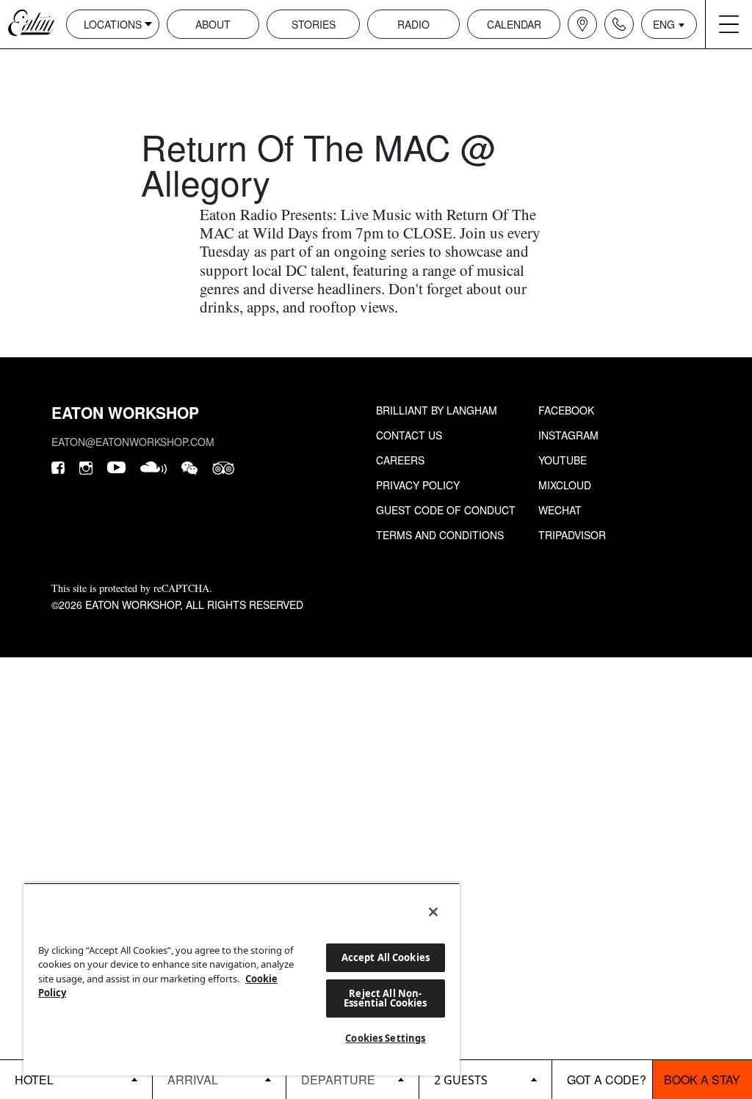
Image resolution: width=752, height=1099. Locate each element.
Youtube (562, 460)
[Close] (433, 912)
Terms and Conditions (440, 534)
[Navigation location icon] (582, 24)
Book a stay (702, 1079)
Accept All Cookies (385, 957)
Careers (400, 460)
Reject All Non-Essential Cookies (385, 998)
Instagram (568, 435)
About (213, 24)
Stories (314, 24)
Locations (113, 24)
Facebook (566, 410)
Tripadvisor (572, 534)
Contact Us (409, 435)
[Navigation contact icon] (619, 24)
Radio (413, 24)
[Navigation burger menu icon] (728, 24)
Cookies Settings (385, 1038)
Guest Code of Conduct (446, 510)
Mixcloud (564, 485)
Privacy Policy (418, 485)
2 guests (461, 1080)
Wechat (560, 510)
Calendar (514, 24)
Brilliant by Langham (436, 410)
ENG (664, 24)
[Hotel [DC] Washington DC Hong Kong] (76, 1079)
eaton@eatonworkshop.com (132, 442)
